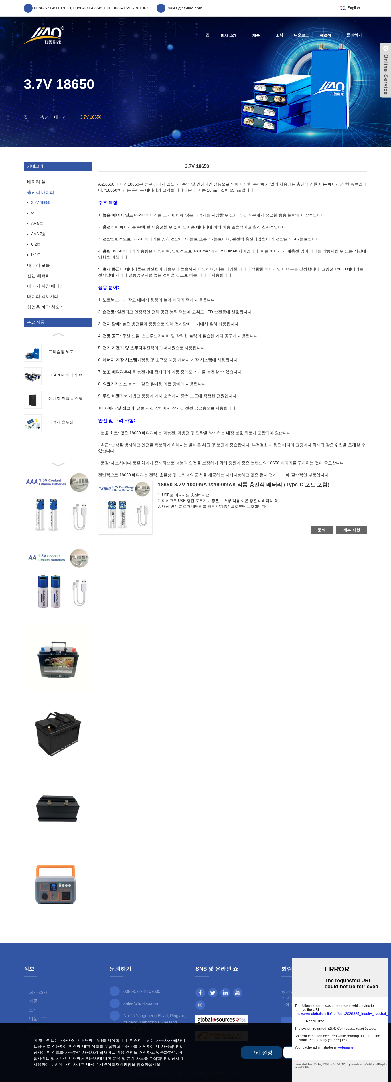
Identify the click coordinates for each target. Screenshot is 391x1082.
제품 (256, 35)
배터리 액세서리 (42, 296)
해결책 (325, 35)
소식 (279, 35)
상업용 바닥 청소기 (45, 306)
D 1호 (36, 254)
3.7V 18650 (90, 117)
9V (33, 213)
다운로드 (301, 35)
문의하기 (354, 35)
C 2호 (36, 244)
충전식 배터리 (53, 117)
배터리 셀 (36, 181)
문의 (321, 530)
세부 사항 (351, 530)
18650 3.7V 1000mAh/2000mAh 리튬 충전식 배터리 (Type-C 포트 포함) (243, 484)
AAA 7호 (38, 234)
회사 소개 (229, 35)
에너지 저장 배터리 (45, 286)
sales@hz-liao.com (141, 1003)
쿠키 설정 (261, 1052)
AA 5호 (37, 223)
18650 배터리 (115, 184)
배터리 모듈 (38, 265)
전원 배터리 (38, 275)
